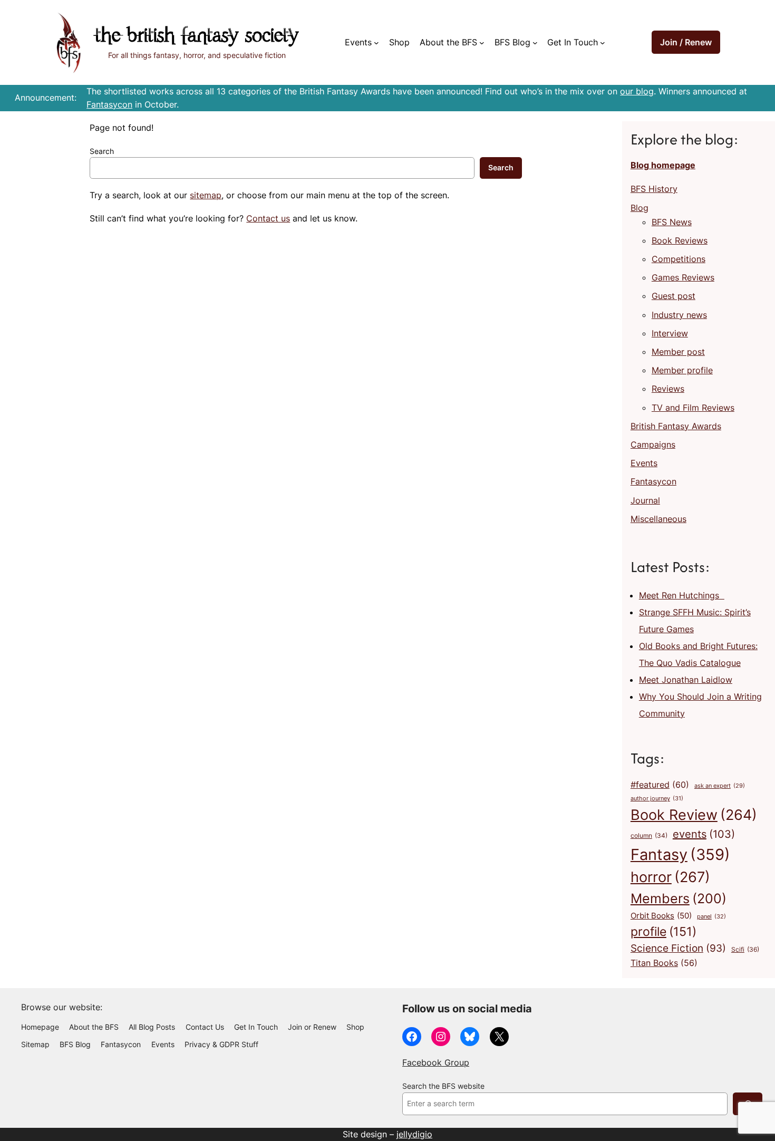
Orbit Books (661, 916)
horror (670, 877)
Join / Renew (686, 42)
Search (102, 151)
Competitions (678, 259)
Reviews (668, 388)
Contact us (268, 218)
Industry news (679, 315)
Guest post (673, 296)
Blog (639, 207)
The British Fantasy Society (196, 36)
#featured (660, 784)
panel (711, 916)
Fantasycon (109, 104)
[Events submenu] (376, 42)
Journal (645, 500)
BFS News (672, 222)
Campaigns (653, 444)
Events (644, 463)
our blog (637, 91)
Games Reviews (683, 277)
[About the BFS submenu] (482, 42)
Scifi (745, 949)
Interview (670, 333)
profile (663, 931)
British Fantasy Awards (676, 426)
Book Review (694, 814)
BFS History (654, 188)
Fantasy (680, 854)
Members (678, 898)
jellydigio (414, 1134)
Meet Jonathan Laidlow (685, 679)
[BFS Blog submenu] (535, 42)
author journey (657, 798)
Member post (678, 351)
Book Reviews (680, 240)
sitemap (205, 195)
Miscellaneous (658, 519)
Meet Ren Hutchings (681, 595)
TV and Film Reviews (693, 407)
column (649, 835)
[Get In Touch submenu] (602, 42)
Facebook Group (435, 1062)
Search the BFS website (443, 1086)
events (704, 834)
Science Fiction (678, 948)
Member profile (682, 370)
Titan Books (664, 963)
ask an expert (719, 785)
